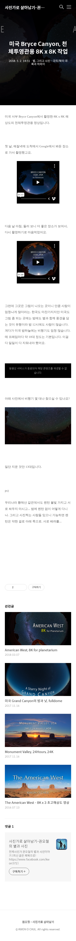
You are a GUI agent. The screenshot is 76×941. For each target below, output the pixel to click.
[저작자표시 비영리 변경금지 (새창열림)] (49, 587)
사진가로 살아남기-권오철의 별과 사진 (25, 7)
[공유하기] (17, 587)
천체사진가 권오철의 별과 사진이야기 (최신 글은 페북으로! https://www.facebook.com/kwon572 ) (29, 857)
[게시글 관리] (22, 587)
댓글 (9, 826)
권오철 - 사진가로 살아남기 (38, 922)
